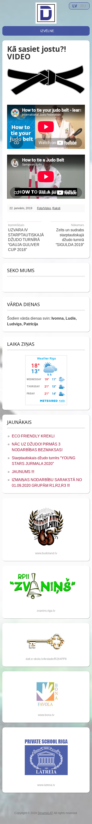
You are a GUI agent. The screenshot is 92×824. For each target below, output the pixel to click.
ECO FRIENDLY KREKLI (33, 436)
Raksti (56, 208)
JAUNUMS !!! (23, 472)
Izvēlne (47, 31)
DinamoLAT (45, 813)
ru (83, 6)
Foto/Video (44, 208)
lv (74, 6)
